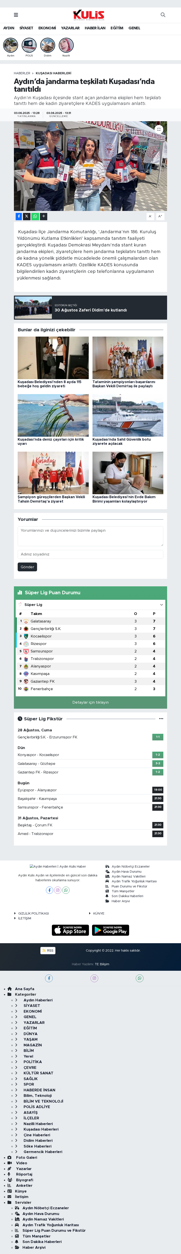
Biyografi (24, 1180)
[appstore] (71, 930)
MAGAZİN (32, 1045)
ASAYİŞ (30, 1112)
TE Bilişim (102, 964)
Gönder (27, 567)
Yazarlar (23, 1169)
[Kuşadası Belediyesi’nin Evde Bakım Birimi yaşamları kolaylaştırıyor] (128, 473)
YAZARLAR (70, 28)
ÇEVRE (29, 1068)
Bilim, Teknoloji (37, 1095)
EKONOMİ (47, 28)
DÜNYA (30, 1034)
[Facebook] (49, 890)
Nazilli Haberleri (38, 1124)
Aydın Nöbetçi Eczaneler (131, 866)
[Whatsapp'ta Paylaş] (35, 216)
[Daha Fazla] (43, 216)
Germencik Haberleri (42, 1152)
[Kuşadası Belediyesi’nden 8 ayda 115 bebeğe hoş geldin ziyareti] (53, 358)
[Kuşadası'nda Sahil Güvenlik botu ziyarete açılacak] (128, 415)
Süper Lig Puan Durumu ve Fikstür (54, 1230)
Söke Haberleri (37, 1146)
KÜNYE (98, 913)
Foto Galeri (26, 1157)
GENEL (134, 28)
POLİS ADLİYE (36, 1107)
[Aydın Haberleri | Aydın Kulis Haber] (88, 14)
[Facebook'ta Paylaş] (19, 216)
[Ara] (163, 15)
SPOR (28, 1084)
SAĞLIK (30, 1079)
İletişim (21, 1197)
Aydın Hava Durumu (126, 871)
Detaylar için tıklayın (90, 702)
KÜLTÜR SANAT (38, 1073)
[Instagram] (57, 890)
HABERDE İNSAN (39, 1090)
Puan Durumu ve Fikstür (129, 886)
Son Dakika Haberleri (127, 896)
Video (21, 1163)
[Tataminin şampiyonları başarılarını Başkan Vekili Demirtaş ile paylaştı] (128, 358)
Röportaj (23, 1174)
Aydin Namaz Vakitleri (128, 876)
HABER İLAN (95, 28)
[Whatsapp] (66, 890)
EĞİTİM (117, 28)
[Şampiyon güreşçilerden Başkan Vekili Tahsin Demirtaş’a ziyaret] (53, 473)
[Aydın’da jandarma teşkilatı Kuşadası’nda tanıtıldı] (90, 166)
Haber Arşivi (121, 901)
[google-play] (110, 930)
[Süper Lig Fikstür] (161, 719)
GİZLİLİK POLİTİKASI (33, 913)
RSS (49, 950)
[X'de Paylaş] (26, 216)
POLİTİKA (32, 1062)
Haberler (22, 73)
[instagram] (94, 978)
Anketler (23, 1185)
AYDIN (8, 28)
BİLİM (28, 1051)
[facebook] (49, 978)
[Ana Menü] (16, 15)
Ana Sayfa (24, 989)
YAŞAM (30, 1039)
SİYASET (26, 28)
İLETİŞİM (24, 918)
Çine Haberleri (36, 1135)
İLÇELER (31, 1118)
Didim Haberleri (38, 1140)
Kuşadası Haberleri (53, 73)
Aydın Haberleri (38, 1000)
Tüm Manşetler (123, 891)
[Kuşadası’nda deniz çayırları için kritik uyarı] (53, 415)
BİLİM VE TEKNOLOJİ (43, 1101)
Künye (21, 1191)
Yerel (28, 1056)
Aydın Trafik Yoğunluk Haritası (134, 881)
